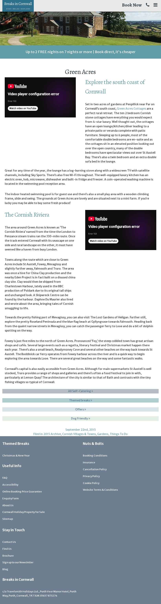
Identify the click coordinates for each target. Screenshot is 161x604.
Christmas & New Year (16, 455)
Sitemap (7, 519)
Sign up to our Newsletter (17, 562)
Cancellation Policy (95, 469)
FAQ (4, 477)
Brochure (8, 555)
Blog (5, 569)
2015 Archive (52, 434)
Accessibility (10, 484)
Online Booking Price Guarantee (22, 491)
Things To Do (119, 434)
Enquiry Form (10, 498)
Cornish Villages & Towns (79, 434)
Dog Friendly (80, 418)
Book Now (132, 5)
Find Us (7, 548)
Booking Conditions (95, 455)
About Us (8, 505)
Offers (79, 409)
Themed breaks (80, 400)
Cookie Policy (91, 483)
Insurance (89, 462)
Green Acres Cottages (131, 108)
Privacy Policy (91, 476)
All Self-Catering (79, 391)
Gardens (102, 434)
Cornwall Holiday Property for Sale (23, 512)
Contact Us (9, 542)
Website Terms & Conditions (100, 489)
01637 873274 (48, 595)
